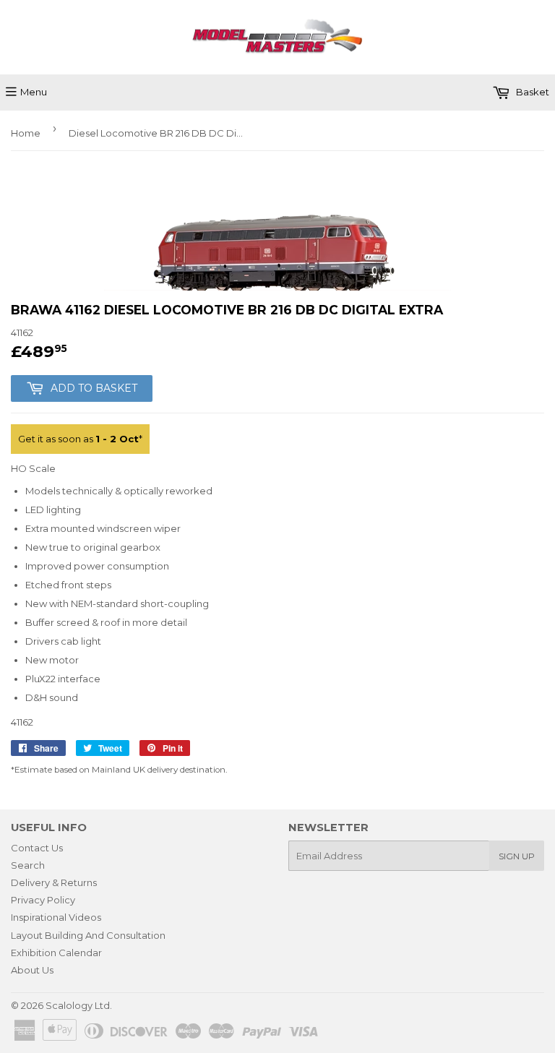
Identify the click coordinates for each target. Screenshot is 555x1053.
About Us (32, 970)
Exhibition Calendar (56, 952)
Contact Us (37, 848)
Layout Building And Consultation (88, 935)
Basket (531, 92)
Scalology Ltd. (79, 1005)
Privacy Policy (43, 900)
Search (28, 865)
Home (25, 133)
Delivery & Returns (54, 882)
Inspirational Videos (56, 917)
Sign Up (517, 856)
